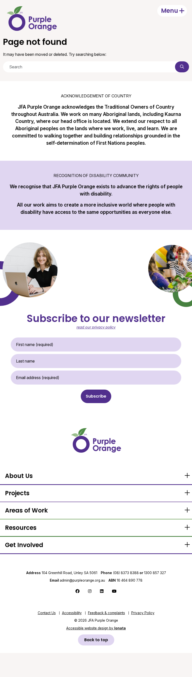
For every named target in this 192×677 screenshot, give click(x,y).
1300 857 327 (155, 573)
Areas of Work (26, 510)
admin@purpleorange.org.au (77, 580)
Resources (20, 528)
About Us (19, 476)
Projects (17, 493)
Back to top (96, 640)
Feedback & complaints (106, 613)
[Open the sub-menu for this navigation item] (187, 476)
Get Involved (24, 545)
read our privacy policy (96, 327)
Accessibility (72, 613)
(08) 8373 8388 (126, 573)
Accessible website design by (96, 628)
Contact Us (47, 613)
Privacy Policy (142, 613)
